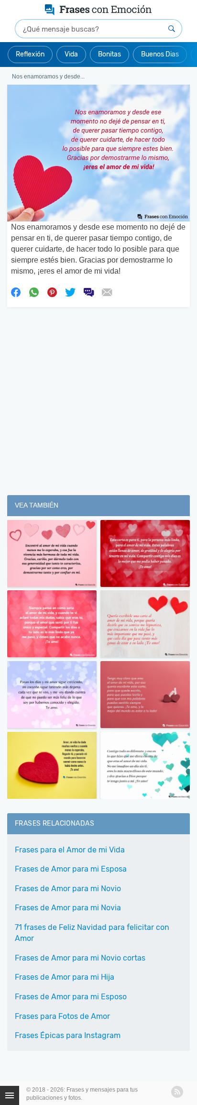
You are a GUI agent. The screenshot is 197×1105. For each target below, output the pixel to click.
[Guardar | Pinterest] (52, 291)
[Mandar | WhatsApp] (34, 291)
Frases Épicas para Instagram (67, 1035)
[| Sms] (88, 291)
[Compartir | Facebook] (16, 291)
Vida (71, 54)
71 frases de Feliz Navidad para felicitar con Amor (92, 933)
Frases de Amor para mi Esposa (71, 868)
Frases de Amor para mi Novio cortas (80, 957)
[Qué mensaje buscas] (171, 28)
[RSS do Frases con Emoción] (177, 1092)
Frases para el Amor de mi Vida (70, 849)
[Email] (106, 291)
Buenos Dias (160, 54)
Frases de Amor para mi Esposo (71, 996)
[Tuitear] (70, 291)
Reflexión (30, 54)
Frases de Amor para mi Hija (64, 977)
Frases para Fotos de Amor (62, 1016)
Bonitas (109, 54)
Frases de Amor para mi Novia (68, 907)
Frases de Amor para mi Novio (68, 888)
